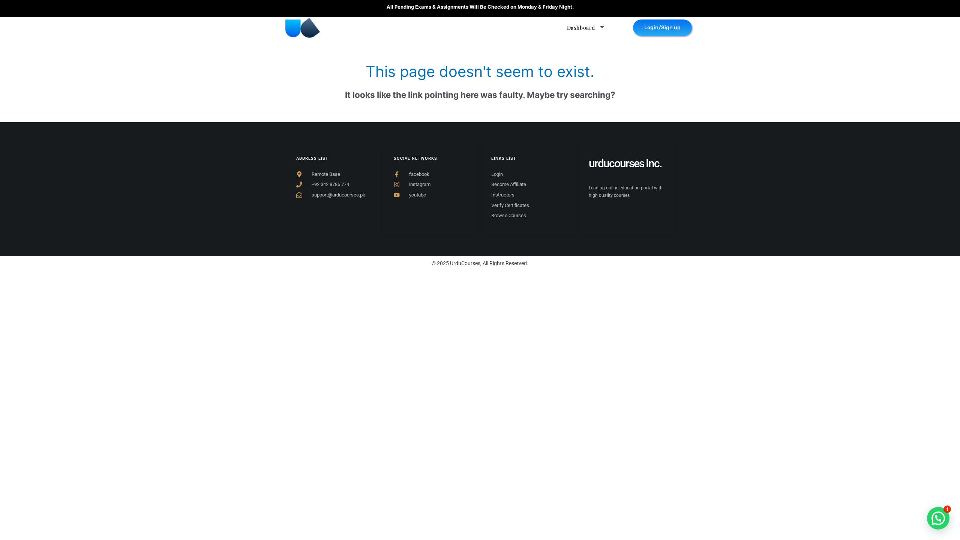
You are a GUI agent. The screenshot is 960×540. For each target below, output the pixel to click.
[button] (938, 518)
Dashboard (581, 27)
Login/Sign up (662, 27)
